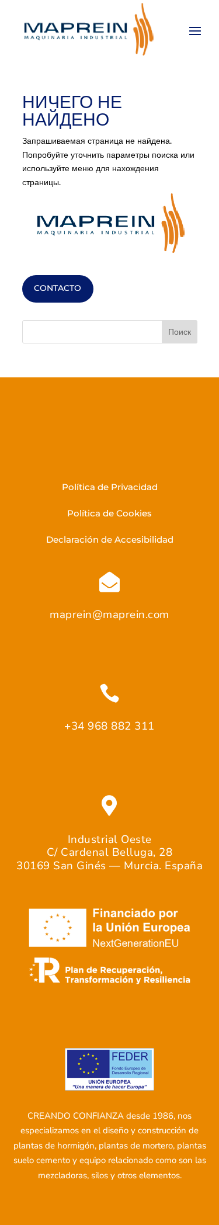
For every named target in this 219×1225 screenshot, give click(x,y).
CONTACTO (57, 288)
